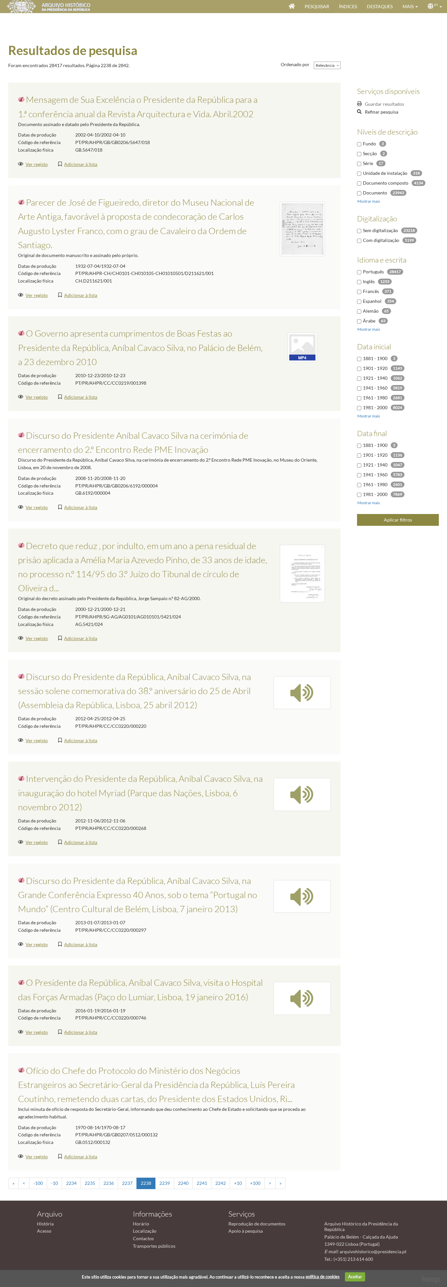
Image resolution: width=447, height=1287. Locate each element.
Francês (371, 291)
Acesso (44, 1231)
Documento (375, 192)
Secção (370, 153)
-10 (54, 1183)
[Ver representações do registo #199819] (302, 896)
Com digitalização (381, 240)
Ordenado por (295, 64)
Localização (144, 1231)
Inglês (369, 281)
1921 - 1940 (375, 378)
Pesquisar (317, 6)
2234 (71, 1183)
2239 (164, 1183)
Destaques (380, 6)
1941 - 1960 (375, 388)
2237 (127, 1183)
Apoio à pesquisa (245, 1231)
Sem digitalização (380, 230)
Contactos (143, 1238)
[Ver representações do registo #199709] (302, 692)
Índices (348, 6)
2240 (183, 1183)
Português (373, 271)
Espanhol (372, 301)
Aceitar (355, 1276)
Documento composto (385, 183)
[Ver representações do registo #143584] (302, 228)
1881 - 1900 (375, 358)
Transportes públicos (154, 1246)
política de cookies (323, 1276)
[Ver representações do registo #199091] (302, 347)
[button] (410, 6)
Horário (141, 1223)
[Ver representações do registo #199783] (302, 794)
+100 (255, 1183)
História (45, 1223)
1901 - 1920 (375, 368)
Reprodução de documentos (256, 1223)
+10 (238, 1183)
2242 (220, 1183)
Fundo (369, 143)
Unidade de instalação (385, 173)
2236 (108, 1183)
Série (368, 163)
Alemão (371, 311)
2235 (90, 1183)
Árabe (369, 320)
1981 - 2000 (375, 407)
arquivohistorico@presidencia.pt (373, 1251)
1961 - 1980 (375, 397)
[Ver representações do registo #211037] (302, 998)
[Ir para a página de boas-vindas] (292, 6)
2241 (202, 1183)
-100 (38, 1183)
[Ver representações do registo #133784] (302, 573)
